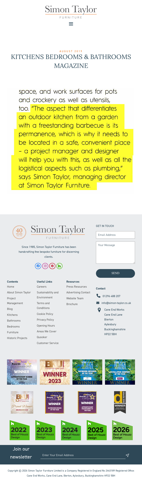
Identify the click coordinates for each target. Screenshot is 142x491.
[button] (71, 23)
